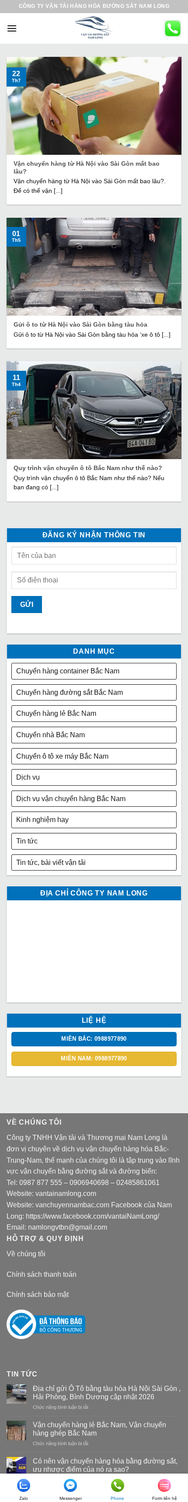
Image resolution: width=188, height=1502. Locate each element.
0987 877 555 (40, 1182)
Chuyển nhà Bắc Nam (50, 735)
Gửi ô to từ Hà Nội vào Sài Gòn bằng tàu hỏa (80, 324)
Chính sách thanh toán (42, 1274)
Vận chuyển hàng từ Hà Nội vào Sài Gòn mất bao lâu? (87, 167)
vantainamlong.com (65, 1193)
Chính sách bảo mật (38, 1294)
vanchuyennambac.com (72, 1205)
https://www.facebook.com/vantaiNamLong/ (92, 1216)
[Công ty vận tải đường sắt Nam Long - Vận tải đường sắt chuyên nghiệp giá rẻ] (94, 28)
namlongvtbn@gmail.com (67, 1227)
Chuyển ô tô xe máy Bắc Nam (62, 756)
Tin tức (27, 841)
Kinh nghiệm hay (42, 819)
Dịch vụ (28, 777)
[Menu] (12, 28)
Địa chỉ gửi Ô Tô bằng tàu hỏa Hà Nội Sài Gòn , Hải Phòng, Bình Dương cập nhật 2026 (107, 1393)
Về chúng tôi (26, 1254)
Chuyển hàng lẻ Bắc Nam (56, 713)
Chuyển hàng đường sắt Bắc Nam (69, 692)
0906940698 (89, 1182)
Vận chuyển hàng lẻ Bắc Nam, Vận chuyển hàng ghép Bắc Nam (99, 1429)
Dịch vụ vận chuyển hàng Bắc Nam (70, 798)
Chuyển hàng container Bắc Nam (67, 671)
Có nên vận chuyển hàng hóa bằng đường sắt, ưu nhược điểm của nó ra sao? (105, 1465)
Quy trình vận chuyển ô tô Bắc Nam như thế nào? (88, 468)
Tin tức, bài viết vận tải (51, 862)
